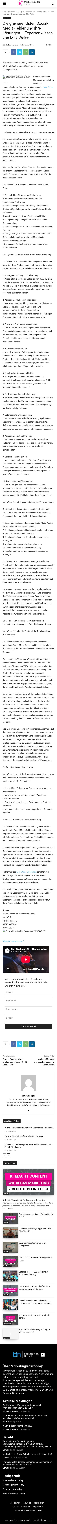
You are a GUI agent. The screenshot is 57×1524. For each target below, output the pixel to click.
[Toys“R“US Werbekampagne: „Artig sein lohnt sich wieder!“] (10, 1333)
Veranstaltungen (10, 1411)
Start (4, 11)
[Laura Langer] (4, 45)
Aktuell (5, 1194)
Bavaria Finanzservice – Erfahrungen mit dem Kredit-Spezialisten (15, 1062)
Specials (6, 1338)
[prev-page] (4, 1155)
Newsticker (12, 11)
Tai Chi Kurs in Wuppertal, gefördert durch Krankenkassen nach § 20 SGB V (22, 1406)
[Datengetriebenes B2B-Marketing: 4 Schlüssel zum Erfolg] (10, 1276)
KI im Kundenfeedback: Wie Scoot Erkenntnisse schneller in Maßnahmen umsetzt (25, 1416)
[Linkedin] (32, 52)
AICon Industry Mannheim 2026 (17, 1426)
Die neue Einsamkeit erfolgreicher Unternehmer (24, 1136)
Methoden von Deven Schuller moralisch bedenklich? (27, 1454)
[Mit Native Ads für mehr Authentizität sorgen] (10, 1319)
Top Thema (7, 1266)
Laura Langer (13, 45)
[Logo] (26, 1355)
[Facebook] (13, 52)
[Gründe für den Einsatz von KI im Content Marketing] (28, 1182)
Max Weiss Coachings (26, 872)
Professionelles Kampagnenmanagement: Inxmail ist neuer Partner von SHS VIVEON (27, 1463)
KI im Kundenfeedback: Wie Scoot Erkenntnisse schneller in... (29, 1128)
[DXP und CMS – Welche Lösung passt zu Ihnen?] (10, 1261)
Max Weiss (48, 87)
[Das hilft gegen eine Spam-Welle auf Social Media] (10, 1218)
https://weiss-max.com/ (13, 941)
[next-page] (8, 1155)
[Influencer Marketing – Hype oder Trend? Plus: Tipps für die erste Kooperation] (10, 1232)
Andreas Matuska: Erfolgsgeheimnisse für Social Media (44, 1062)
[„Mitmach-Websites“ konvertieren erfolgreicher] (10, 1247)
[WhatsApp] (25, 52)
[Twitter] (19, 52)
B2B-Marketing (8, 1280)
